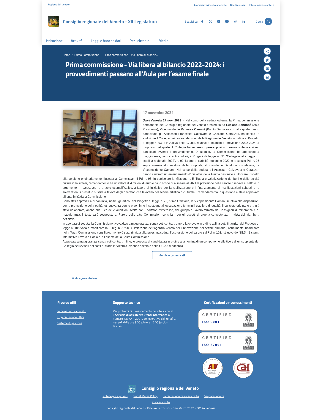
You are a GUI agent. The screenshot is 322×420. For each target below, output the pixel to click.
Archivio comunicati (172, 255)
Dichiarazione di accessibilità (181, 396)
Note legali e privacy (115, 396)
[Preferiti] (267, 60)
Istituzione (54, 41)
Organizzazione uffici (70, 317)
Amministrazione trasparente (210, 5)
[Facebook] (202, 21)
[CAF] (243, 368)
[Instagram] (235, 21)
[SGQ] (228, 320)
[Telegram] (218, 21)
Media (163, 41)
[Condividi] (267, 51)
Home (66, 54)
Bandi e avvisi (237, 5)
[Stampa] (267, 77)
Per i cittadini (140, 41)
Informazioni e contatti (261, 5)
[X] (210, 21)
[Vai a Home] (54, 21)
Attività (77, 41)
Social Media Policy (145, 396)
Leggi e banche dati (106, 41)
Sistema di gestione (69, 323)
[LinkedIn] (243, 21)
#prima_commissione (84, 278)
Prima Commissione (86, 54)
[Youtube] (227, 21)
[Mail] (267, 69)
